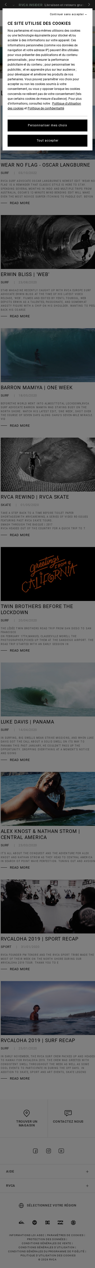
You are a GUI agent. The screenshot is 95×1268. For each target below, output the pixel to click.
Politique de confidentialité (46, 108)
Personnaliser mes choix (47, 125)
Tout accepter (48, 140)
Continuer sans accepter (67, 14)
